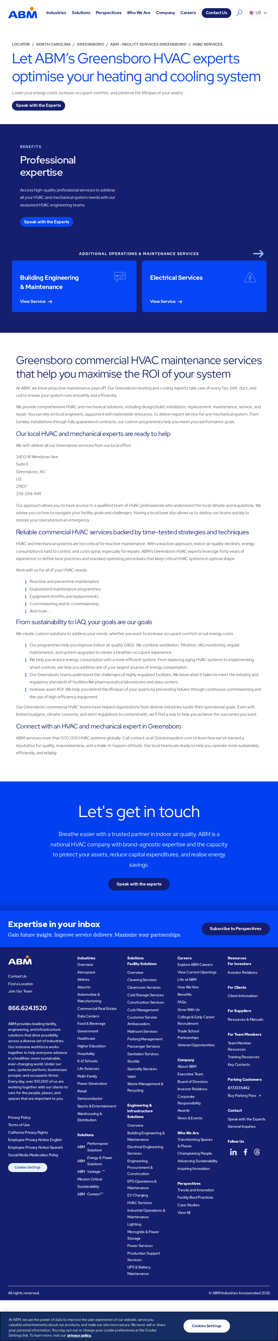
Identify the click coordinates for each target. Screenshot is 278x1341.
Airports (84, 987)
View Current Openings (197, 972)
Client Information (243, 996)
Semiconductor (90, 1098)
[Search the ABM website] (239, 13)
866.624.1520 (27, 1008)
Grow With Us (189, 1009)
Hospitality (86, 1053)
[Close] (269, 1325)
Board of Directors (193, 1081)
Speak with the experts (139, 884)
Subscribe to (235, 928)
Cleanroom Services (144, 987)
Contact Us (216, 12)
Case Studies (188, 1205)
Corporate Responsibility (189, 1100)
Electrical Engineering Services (145, 1150)
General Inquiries (242, 1126)
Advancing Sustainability (197, 1161)
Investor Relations (192, 1089)
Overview (85, 964)
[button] (56, 13)
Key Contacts (239, 1064)
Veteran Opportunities (196, 1045)
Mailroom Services (142, 1031)
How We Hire (188, 987)
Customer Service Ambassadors (142, 1020)
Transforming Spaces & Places (195, 1142)
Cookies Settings (27, 1167)
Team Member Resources (239, 1046)
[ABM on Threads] (257, 1152)
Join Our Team (20, 991)
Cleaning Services (142, 980)
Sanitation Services (143, 1054)
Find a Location (20, 984)
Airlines (83, 979)
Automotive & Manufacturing (89, 997)
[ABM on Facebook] (245, 1152)
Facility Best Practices (195, 1197)
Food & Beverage (91, 1023)
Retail (82, 1091)
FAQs (182, 1002)
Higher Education (91, 1046)
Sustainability (88, 1186)
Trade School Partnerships (188, 1034)
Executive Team (190, 1074)
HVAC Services (139, 1203)
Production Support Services (143, 1256)
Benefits (185, 994)
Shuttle (133, 1061)
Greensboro (90, 44)
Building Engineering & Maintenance (146, 1136)
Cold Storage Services (145, 995)
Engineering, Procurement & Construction (140, 1167)
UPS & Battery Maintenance (138, 1270)
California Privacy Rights (28, 1132)
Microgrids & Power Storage (143, 1235)
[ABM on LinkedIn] (233, 1152)
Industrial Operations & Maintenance (146, 1213)
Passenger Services (143, 1046)
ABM (92, 1146)
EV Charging (137, 1195)
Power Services (140, 1245)
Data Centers (88, 1016)
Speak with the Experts (247, 1119)
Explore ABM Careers (195, 964)
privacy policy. (79, 1335)
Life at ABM (187, 979)
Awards (183, 1110)
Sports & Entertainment (96, 1106)
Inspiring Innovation (194, 1168)
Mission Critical (89, 1179)
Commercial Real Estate (97, 1008)
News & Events (190, 1118)
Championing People (195, 1153)
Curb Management (142, 1010)
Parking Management (145, 1039)
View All (184, 1212)
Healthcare (86, 1038)
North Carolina (53, 44)
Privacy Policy (19, 1117)
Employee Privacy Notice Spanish (35, 1147)
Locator (21, 44)
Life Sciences (88, 1068)
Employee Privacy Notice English (35, 1140)
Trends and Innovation (196, 1190)
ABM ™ (91, 1171)
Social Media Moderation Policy (33, 1155)
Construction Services (145, 1002)
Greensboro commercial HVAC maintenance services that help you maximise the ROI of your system (139, 367)
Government (88, 1031)
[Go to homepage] (22, 13)
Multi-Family (87, 1076)
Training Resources (244, 1057)
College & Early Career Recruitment (196, 1020)
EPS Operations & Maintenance (142, 1184)
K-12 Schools (87, 1061)
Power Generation (92, 1083)
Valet (131, 1076)
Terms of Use (19, 1125)
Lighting (134, 1224)
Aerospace (86, 972)
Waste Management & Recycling (145, 1087)
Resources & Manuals (245, 1019)
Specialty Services (142, 1069)
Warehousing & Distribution (89, 1117)
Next (258, 253)
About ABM (187, 1066)
